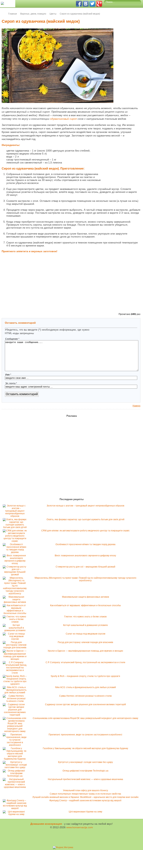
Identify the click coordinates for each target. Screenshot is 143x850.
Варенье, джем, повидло (33, 13)
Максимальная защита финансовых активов (85, 597)
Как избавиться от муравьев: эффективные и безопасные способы (85, 605)
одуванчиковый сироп (63, 118)
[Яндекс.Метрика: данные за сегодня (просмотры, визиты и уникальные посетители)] (63, 847)
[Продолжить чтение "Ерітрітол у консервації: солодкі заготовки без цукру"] (16, 767)
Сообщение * (12, 339)
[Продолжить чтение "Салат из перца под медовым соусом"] (16, 639)
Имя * (8, 374)
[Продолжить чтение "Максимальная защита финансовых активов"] (16, 602)
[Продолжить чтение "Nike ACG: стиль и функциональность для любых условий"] (16, 692)
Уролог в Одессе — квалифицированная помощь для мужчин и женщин (85, 651)
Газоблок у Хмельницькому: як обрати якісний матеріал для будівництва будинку (85, 748)
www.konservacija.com (79, 827)
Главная (12, 13)
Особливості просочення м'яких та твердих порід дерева (85, 544)
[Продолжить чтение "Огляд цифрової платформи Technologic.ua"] (16, 776)
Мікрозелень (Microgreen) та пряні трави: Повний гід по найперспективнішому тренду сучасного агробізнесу (85, 579)
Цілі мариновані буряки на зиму (85, 811)
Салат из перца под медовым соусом (85, 633)
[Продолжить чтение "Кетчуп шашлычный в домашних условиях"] (16, 630)
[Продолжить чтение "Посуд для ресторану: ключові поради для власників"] (16, 647)
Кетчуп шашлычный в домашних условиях (85, 625)
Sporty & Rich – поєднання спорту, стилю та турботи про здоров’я (85, 676)
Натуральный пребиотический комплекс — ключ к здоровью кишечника (85, 779)
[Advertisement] (121, 162)
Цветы (53, 13)
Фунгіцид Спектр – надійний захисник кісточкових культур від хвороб (85, 800)
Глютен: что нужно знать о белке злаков (85, 616)
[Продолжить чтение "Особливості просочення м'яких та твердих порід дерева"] (16, 552)
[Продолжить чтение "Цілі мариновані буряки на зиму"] (16, 814)
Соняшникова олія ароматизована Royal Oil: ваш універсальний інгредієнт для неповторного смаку (85, 718)
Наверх (136, 405)
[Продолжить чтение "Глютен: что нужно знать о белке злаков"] (16, 622)
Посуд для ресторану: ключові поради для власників (85, 642)
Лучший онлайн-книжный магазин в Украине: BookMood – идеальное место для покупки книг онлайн (85, 797)
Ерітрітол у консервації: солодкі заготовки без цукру (85, 762)
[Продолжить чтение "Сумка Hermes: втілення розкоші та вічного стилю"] (16, 701)
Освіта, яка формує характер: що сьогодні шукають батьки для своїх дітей (85, 519)
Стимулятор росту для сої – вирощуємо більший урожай (85, 566)
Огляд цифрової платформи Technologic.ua (85, 770)
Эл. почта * (11, 383)
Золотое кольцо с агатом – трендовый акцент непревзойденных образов (85, 505)
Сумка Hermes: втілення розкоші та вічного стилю (85, 696)
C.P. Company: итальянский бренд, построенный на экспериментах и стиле (85, 662)
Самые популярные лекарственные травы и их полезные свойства (85, 793)
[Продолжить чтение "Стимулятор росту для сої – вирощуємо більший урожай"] (16, 574)
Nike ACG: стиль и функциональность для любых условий (85, 687)
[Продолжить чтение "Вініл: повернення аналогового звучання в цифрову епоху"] (16, 563)
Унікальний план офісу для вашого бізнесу (85, 790)
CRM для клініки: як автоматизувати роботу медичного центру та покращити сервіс (85, 530)
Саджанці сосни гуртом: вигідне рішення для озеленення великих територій (85, 704)
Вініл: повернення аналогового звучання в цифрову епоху (85, 555)
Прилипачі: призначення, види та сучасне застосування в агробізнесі (85, 734)
